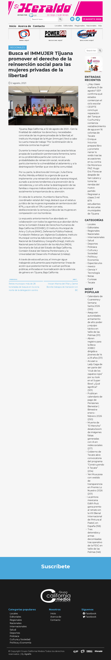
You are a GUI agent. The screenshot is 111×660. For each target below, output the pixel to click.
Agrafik (27, 654)
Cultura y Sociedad (20, 639)
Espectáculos (95, 263)
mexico (91, 266)
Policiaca (92, 247)
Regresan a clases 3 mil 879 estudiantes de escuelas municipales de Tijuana (94, 204)
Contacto (39, 26)
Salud (91, 240)
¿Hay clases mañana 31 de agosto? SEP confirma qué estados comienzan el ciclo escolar (95, 94)
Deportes (93, 243)
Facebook (90, 613)
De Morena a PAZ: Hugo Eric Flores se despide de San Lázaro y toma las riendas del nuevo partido (95, 178)
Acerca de (24, 26)
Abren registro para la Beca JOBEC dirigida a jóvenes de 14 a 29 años (95, 348)
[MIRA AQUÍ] (24, 34)
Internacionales (96, 237)
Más (100, 26)
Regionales (80, 26)
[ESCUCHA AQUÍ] (55, 34)
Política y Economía (20, 642)
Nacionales (91, 26)
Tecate (91, 282)
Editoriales (68, 26)
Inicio (12, 26)
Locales (58, 26)
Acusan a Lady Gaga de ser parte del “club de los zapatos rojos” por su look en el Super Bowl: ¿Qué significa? (95, 374)
